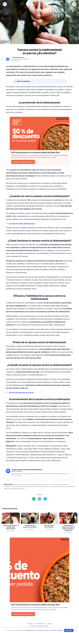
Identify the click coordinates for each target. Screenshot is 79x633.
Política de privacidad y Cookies (39, 626)
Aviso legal (30, 623)
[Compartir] (74, 4)
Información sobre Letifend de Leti (22, 223)
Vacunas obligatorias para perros (21, 392)
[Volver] (5, 4)
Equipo (50, 623)
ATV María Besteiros (18, 57)
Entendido (69, 630)
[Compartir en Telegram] (39, 499)
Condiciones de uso (40, 623)
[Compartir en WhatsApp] (34, 499)
